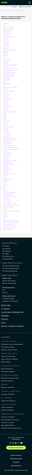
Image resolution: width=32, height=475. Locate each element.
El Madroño (6, 95)
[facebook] (10, 443)
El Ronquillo (6, 100)
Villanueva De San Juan (9, 228)
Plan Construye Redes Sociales (10, 266)
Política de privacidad (16, 458)
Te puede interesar (7, 259)
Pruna (4, 188)
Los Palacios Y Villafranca (10, 160)
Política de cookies (16, 465)
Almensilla (6, 38)
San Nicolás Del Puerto (9, 196)
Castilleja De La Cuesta (9, 72)
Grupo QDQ (6, 305)
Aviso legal (16, 462)
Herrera (5, 125)
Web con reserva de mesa (9, 283)
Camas (5, 57)
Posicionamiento (8, 288)
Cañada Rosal (6, 59)
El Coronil (5, 89)
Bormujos (5, 52)
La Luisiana (6, 136)
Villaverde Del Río (8, 230)
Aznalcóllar (6, 44)
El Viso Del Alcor (7, 106)
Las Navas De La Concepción (11, 149)
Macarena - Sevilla (8, 207)
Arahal (5, 40)
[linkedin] (15, 443)
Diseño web (6, 278)
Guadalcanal (6, 121)
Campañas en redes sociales (10, 301)
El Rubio (5, 102)
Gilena (5, 117)
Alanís (4, 25)
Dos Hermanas (7, 83)
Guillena (5, 123)
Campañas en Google (8, 298)
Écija (4, 85)
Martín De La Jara (8, 170)
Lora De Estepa (7, 153)
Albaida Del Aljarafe (8, 27)
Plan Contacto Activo (8, 256)
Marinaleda (6, 168)
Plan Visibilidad (6, 251)
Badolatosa (6, 46)
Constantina (6, 78)
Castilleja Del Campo (9, 74)
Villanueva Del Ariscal (9, 224)
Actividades (5, 6)
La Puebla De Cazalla (8, 138)
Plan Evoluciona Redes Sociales (10, 268)
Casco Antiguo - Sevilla (9, 203)
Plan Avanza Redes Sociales (9, 271)
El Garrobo (6, 93)
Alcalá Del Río (6, 31)
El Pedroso (6, 97)
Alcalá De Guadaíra (8, 29)
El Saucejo (6, 104)
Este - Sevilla (6, 201)
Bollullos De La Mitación (9, 50)
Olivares (5, 175)
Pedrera (5, 183)
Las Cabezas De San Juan (10, 147)
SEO (3, 290)
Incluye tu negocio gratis (12, 326)
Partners (5, 316)
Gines (4, 119)
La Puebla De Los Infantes (10, 140)
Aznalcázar (6, 42)
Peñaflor (5, 185)
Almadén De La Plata (8, 37)
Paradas (5, 181)
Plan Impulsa (5, 246)
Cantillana (6, 61)
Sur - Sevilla (6, 200)
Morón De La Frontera (9, 173)
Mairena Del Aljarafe (8, 164)
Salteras (5, 190)
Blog (3, 323)
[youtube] (21, 443)
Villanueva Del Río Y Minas (10, 226)
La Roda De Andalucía (9, 145)
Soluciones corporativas (12, 312)
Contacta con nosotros (16, 447)
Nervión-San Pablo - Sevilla (10, 205)
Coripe (5, 82)
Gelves (5, 113)
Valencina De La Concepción (11, 220)
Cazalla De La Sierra (8, 76)
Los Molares (6, 158)
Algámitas (6, 35)
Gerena (5, 115)
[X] (18, 443)
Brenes (5, 53)
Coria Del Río (6, 80)
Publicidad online (8, 296)
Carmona (5, 63)
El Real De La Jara (8, 98)
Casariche (6, 67)
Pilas (4, 186)
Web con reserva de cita (9, 280)
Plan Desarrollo (6, 248)
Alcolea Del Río (7, 33)
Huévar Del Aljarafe (8, 127)
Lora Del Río (6, 155)
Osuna (5, 177)
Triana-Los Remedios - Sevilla (11, 211)
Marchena (5, 166)
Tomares (5, 215)
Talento (4, 319)
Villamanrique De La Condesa (11, 222)
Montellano (6, 171)
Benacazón (6, 48)
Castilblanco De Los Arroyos (10, 68)
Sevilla (5, 209)
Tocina (5, 213)
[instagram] (13, 443)
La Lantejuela (6, 134)
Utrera (5, 218)
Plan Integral (5, 253)
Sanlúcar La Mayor (8, 194)
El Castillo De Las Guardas (10, 87)
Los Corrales (6, 157)
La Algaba (5, 130)
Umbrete (5, 216)
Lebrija (5, 151)
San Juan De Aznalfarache (10, 192)
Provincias (14, 6)
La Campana (6, 132)
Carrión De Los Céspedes (10, 65)
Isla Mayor (6, 128)
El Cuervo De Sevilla (8, 91)
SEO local (4, 292)
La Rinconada (6, 143)
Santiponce (6, 198)
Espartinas (6, 108)
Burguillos (5, 55)
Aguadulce (6, 24)
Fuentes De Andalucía (9, 112)
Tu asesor (5, 309)
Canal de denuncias (16, 455)
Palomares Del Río (8, 179)
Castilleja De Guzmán (9, 70)
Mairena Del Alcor (8, 162)
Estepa (5, 110)
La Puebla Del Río (7, 142)
